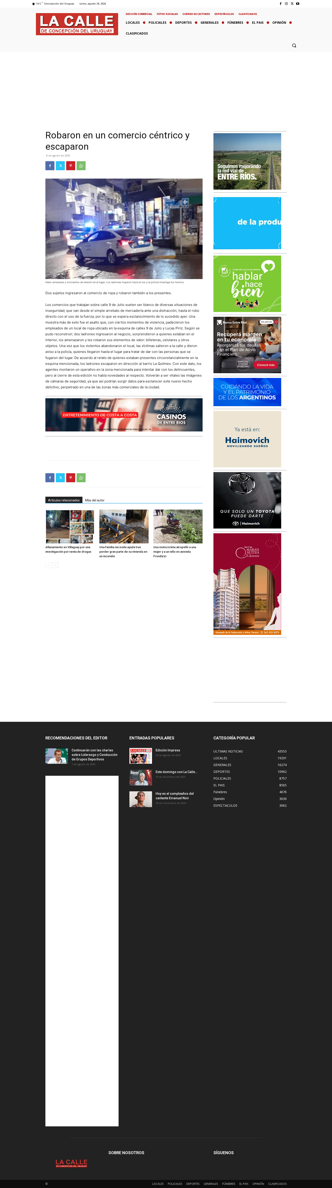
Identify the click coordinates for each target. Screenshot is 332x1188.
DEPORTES (192, 1184)
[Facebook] (280, 4)
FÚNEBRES (228, 1184)
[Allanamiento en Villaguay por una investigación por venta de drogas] (70, 526)
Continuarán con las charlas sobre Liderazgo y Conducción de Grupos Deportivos (94, 754)
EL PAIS (243, 1184)
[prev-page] (48, 565)
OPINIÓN (258, 1184)
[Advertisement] (166, 85)
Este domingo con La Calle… (176, 772)
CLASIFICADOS (277, 1184)
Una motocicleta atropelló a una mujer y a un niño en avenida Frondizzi (174, 551)
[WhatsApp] (81, 165)
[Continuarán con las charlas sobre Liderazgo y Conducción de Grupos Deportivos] (56, 756)
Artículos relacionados (64, 500)
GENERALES (211, 1184)
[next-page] (55, 565)
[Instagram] (286, 4)
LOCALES (158, 1184)
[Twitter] (292, 4)
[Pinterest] (70, 165)
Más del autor (95, 500)
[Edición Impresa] (140, 756)
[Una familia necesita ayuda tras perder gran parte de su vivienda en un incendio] (124, 526)
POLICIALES (175, 1184)
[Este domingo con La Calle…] (140, 777)
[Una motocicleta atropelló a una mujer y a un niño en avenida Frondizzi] (178, 526)
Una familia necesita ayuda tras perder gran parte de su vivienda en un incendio (123, 551)
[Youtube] (298, 4)
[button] (294, 45)
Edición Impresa (168, 750)
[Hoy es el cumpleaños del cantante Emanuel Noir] (140, 799)
